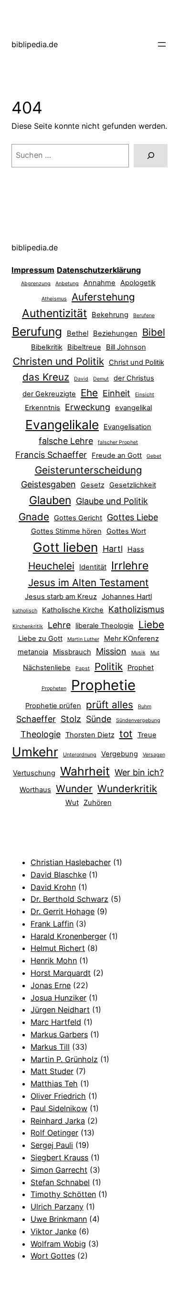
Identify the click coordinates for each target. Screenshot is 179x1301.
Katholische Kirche (73, 610)
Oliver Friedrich (58, 1096)
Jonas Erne (51, 985)
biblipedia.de (34, 44)
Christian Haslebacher (71, 862)
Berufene (144, 315)
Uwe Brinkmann (59, 1219)
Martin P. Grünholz (64, 1059)
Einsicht (144, 395)
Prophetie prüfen (53, 706)
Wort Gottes (53, 1255)
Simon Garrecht (59, 1170)
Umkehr (35, 751)
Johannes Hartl (127, 596)
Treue (147, 735)
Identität (92, 567)
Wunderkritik (127, 789)
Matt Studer (52, 1071)
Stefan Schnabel (60, 1182)
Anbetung (67, 283)
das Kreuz (45, 377)
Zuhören (98, 802)
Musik (138, 653)
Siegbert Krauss (59, 1157)
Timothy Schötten (63, 1194)
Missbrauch (72, 652)
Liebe (151, 624)
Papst (82, 668)
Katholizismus (136, 609)
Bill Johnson (126, 347)
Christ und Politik (136, 362)
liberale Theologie (104, 625)
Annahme (100, 283)
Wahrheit (85, 771)
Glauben (50, 500)
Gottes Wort (126, 531)
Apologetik (138, 283)
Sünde (98, 719)
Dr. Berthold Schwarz (69, 899)
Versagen (154, 755)
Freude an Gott (117, 455)
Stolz (71, 719)
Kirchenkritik (27, 626)
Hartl (113, 549)
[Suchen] (151, 156)
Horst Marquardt (61, 973)
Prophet (140, 667)
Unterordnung (79, 755)
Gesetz (93, 485)
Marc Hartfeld (56, 1022)
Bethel (77, 333)
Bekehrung (110, 314)
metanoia (33, 652)
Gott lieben (65, 547)
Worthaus (35, 789)
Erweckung (87, 407)
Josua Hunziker (58, 997)
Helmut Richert (58, 948)
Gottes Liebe (132, 517)
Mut (154, 653)
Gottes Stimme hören (66, 531)
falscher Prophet (118, 442)
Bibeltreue (84, 347)
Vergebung (119, 754)
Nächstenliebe (47, 667)
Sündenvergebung (138, 720)
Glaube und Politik (112, 501)
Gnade (34, 517)
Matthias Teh (54, 1083)
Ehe (89, 393)
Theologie (41, 734)
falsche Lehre (66, 441)
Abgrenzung (36, 283)
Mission (111, 651)
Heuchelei (51, 566)
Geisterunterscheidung (88, 470)
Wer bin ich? (139, 772)
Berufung (37, 331)
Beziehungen (115, 333)
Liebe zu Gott (40, 638)
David (81, 379)
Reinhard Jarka (58, 1120)
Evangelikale (62, 424)
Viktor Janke (53, 1231)
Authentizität (54, 313)
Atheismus (54, 299)
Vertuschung (34, 773)
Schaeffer (36, 719)
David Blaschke (58, 874)
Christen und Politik (58, 361)
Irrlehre (129, 565)
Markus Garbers (59, 1034)
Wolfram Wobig (58, 1244)
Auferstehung (103, 297)
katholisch (24, 611)
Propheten (54, 688)
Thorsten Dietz (90, 735)
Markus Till (50, 1047)
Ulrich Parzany (57, 1206)
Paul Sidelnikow (59, 1108)
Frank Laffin (52, 924)
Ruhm (144, 706)
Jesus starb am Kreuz (61, 596)
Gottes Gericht (78, 518)
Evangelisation (127, 427)
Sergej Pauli (52, 1145)
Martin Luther (83, 639)
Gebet (154, 456)
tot (126, 734)
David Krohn (53, 887)
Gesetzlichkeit (132, 485)
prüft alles (109, 705)
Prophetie (103, 685)
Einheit (116, 393)
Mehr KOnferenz (131, 638)
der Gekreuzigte (49, 394)
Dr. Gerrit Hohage (63, 911)
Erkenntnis (42, 407)
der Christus (134, 378)
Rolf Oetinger (54, 1132)
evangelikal (133, 407)
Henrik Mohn (54, 960)
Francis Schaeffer (51, 455)
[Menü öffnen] (162, 44)
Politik (109, 666)
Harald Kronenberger (68, 936)
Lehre (59, 625)
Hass (135, 549)
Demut (101, 379)
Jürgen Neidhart (60, 1009)
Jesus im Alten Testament (88, 583)
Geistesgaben (48, 484)
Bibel (153, 332)
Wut (72, 802)
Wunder (74, 789)
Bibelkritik (47, 347)
